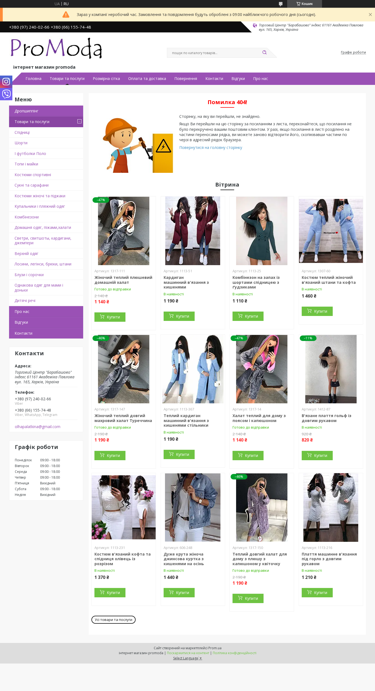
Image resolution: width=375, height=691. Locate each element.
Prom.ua (215, 648)
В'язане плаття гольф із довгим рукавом (326, 418)
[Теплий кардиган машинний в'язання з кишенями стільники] (193, 369)
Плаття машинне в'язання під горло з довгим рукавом (329, 558)
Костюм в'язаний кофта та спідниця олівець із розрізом (122, 558)
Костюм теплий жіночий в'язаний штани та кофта (329, 280)
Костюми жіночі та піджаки (40, 195)
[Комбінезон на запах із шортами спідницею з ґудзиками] (262, 230)
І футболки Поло (30, 153)
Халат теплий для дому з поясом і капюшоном (259, 418)
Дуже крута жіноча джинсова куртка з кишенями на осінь (184, 558)
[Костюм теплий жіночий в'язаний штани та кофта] (331, 230)
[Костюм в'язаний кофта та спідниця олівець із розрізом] (124, 507)
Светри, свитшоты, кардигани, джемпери (43, 240)
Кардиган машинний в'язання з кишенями (186, 282)
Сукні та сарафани (32, 185)
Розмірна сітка (106, 79)
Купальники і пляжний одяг (40, 206)
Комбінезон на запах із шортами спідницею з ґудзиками (256, 282)
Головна (33, 79)
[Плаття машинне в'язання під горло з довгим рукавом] (331, 507)
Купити (113, 317)
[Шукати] (264, 53)
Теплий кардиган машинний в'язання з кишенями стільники (186, 420)
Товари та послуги (67, 79)
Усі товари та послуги (113, 619)
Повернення (185, 79)
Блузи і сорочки (29, 274)
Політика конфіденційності (234, 653)
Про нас (260, 79)
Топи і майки (26, 163)
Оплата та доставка (147, 79)
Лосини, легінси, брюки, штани (43, 264)
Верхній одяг (26, 253)
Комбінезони (27, 217)
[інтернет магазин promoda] (57, 49)
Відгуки (238, 79)
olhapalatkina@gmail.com (37, 426)
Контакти (214, 79)
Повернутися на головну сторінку (210, 147)
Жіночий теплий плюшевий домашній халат (123, 280)
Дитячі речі (25, 300)
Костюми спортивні (33, 174)
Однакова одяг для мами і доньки (39, 287)
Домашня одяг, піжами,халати (43, 227)
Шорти (21, 142)
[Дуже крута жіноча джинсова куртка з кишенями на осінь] (193, 507)
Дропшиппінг (26, 110)
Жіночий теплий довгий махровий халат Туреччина (123, 418)
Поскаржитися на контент (188, 653)
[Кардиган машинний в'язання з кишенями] (193, 230)
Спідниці (22, 132)
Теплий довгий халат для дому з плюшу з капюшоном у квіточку (260, 558)
